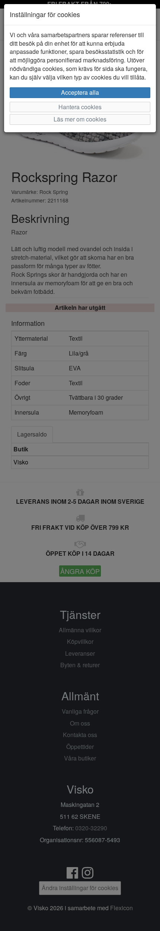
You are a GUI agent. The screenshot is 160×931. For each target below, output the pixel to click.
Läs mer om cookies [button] (80, 119)
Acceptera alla (80, 92)
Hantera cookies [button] (80, 107)
